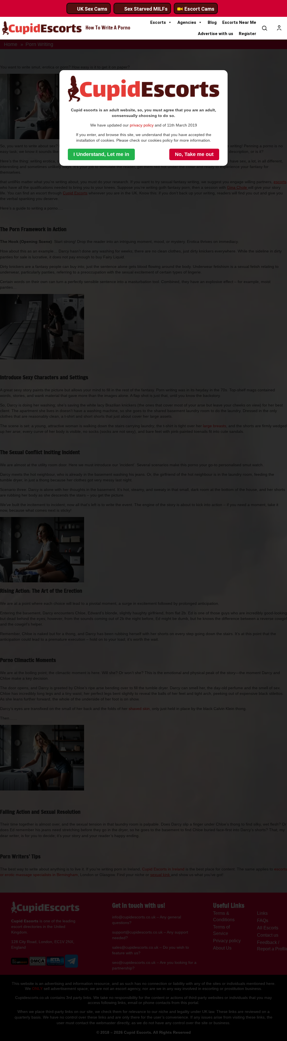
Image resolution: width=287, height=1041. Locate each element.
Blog (212, 22)
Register (247, 33)
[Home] (42, 28)
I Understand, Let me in (101, 154)
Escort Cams (199, 9)
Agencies (186, 22)
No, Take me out (194, 154)
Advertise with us (215, 33)
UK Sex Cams (92, 9)
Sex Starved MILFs (146, 9)
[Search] (264, 28)
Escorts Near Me (239, 22)
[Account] (279, 28)
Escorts (158, 22)
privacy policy (142, 125)
